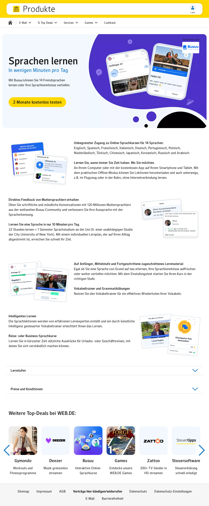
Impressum (44, 491)
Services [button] (69, 23)
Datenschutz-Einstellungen (173, 491)
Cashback (110, 23)
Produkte (39, 9)
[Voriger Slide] (6, 450)
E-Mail (90, 498)
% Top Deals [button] (45, 23)
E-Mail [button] (23, 23)
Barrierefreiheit (112, 498)
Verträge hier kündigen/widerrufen (97, 491)
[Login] (192, 7)
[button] (37, 102)
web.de (16, 9)
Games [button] (89, 23)
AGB (62, 491)
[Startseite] (10, 23)
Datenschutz (138, 491)
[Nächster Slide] (202, 450)
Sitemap (23, 491)
